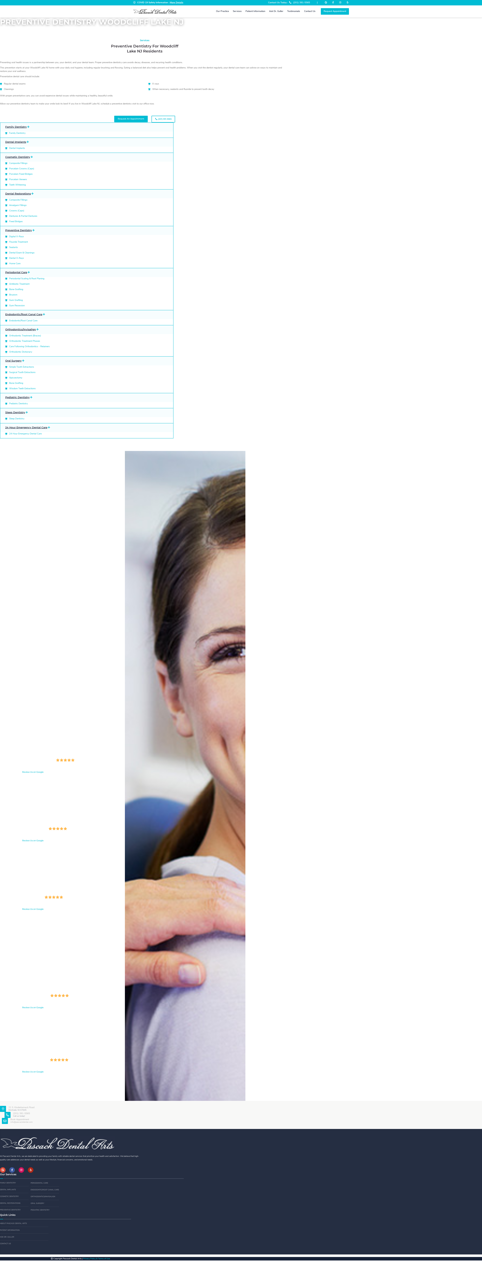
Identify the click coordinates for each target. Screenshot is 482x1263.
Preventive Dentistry (10, 1210)
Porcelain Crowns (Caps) (21, 169)
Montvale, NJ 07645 (17, 1110)
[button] (86, 127)
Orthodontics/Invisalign (43, 1197)
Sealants (13, 247)
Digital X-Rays (16, 237)
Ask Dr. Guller (7, 1237)
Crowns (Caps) (16, 211)
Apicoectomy (15, 378)
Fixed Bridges (16, 222)
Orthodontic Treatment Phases (24, 341)
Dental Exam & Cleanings (22, 253)
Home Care (14, 264)
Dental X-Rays (16, 258)
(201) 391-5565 (165, 119)
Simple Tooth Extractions (21, 367)
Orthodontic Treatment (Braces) (25, 336)
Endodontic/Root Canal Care (23, 321)
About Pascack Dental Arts (13, 1223)
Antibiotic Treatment (19, 284)
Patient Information (10, 1230)
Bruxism (13, 295)
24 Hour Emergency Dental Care (25, 434)
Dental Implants (17, 148)
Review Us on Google (33, 772)
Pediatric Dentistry (18, 404)
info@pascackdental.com (21, 1122)
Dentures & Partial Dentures (23, 216)
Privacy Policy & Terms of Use (96, 1259)
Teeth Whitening (17, 185)
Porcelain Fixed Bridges (21, 174)
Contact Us (5, 1244)
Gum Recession (17, 306)
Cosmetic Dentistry (9, 1196)
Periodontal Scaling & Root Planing (26, 279)
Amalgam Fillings (18, 205)
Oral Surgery (37, 1203)
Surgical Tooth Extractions (22, 372)
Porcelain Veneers (18, 179)
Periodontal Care (39, 1183)
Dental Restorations (10, 1203)
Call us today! (19, 1116)
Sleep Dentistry (16, 419)
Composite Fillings (18, 163)
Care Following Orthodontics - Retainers (29, 347)
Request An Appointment (131, 119)
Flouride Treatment (18, 242)
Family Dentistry (17, 133)
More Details (176, 3)
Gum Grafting (16, 300)
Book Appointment (19, 1120)
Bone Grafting (16, 289)
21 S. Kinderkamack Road (21, 1107)
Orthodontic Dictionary (20, 352)
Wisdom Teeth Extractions (22, 389)
